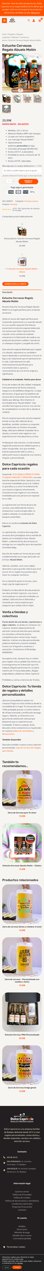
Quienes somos (22, 1191)
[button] (29, 20)
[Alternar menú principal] (4, 20)
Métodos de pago (22, 1232)
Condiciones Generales (22, 1203)
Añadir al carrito (28, 181)
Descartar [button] (35, 12)
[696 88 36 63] (10, 1157)
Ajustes (6, 1267)
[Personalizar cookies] (14, 1246)
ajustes (20, 1263)
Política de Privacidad (22, 1194)
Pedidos (22, 1226)
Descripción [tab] (7, 292)
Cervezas (13, 204)
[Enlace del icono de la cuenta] (33, 20)
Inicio (4, 34)
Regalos (11, 34)
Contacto (22, 1210)
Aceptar (16, 1267)
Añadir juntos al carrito (15, 284)
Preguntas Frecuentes (22, 1207)
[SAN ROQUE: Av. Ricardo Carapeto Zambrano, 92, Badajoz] (20, 1170)
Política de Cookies (22, 1197)
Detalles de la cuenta (22, 1235)
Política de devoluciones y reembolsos (22, 1200)
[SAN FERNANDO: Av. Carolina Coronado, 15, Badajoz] (20, 1163)
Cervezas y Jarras (31, 201)
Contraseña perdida (22, 1238)
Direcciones (22, 1229)
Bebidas (15, 37)
